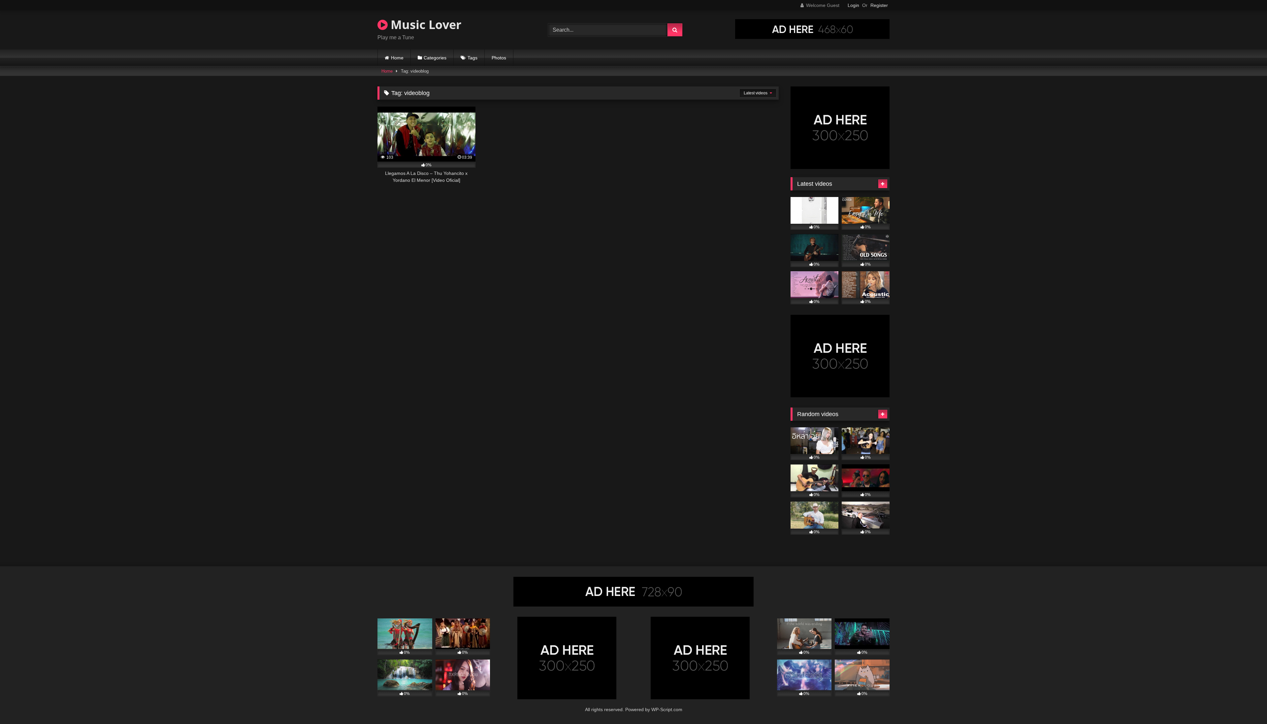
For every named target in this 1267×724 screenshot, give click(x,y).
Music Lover (424, 24)
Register (879, 5)
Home (397, 57)
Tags (472, 57)
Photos (499, 57)
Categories (435, 57)
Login (853, 5)
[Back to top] (1246, 704)
